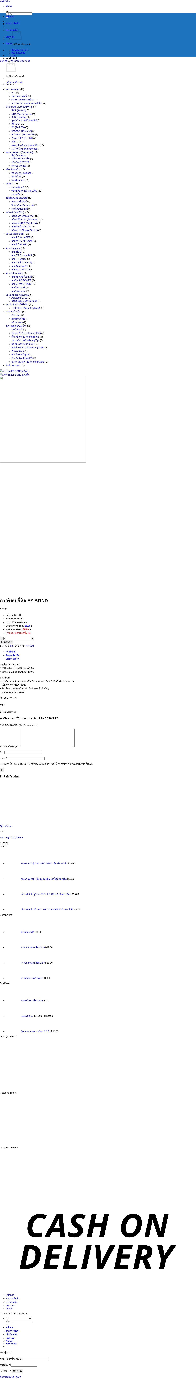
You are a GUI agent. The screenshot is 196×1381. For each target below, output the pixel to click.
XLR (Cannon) (18, 117)
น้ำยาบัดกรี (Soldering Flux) (25, 337)
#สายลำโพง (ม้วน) (15, 234)
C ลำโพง (16, 315)
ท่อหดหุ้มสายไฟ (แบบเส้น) (24, 191)
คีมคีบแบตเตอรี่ (19, 96)
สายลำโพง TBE (19, 244)
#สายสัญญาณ (13, 248)
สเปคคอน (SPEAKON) (23, 134)
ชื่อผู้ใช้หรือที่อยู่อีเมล (11, 1359)
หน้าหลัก (4, 61)
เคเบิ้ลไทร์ (16, 176)
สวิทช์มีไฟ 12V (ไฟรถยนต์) (24, 219)
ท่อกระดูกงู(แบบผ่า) (21, 173)
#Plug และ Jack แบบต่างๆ (19, 107)
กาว (28, 61)
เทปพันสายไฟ (18, 180)
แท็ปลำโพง (17, 322)
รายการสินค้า (13, 23)
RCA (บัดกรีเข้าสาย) (21, 114)
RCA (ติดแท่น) (18, 110)
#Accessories (17, 61)
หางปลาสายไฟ (18, 166)
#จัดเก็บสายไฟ (13, 169)
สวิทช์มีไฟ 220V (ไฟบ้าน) (24, 223)
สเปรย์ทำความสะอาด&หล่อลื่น (26, 103)
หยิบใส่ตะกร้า (6, 642)
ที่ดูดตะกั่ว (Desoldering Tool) (26, 333)
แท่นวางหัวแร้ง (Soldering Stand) (28, 362)
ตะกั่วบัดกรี (17, 329)
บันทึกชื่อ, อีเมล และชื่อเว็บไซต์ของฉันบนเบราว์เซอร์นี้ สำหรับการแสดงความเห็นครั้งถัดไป (48, 764)
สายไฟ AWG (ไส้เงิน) (21, 284)
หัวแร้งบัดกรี (17, 351)
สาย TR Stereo (19, 259)
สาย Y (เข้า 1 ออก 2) (21, 262)
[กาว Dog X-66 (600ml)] (13, 78)
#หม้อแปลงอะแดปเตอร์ (17, 295)
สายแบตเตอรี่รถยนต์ (21, 277)
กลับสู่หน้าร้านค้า (20, 50)
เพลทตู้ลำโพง (18, 319)
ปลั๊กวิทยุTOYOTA (20, 162)
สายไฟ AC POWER (21, 280)
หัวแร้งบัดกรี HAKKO (22, 358)
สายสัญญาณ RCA (20, 269)
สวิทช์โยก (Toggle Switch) (24, 230)
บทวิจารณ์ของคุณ (10, 746)
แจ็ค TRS (16, 141)
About (9, 43)
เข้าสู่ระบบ (17, 1371)
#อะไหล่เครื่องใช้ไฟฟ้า (17, 304)
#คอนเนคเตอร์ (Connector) (19, 152)
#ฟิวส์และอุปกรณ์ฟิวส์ (17, 198)
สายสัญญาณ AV (19, 266)
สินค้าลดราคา (13, 365)
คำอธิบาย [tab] (10, 651)
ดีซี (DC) (15, 124)
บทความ (10, 37)
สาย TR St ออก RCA (21, 255)
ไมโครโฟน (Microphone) (24, 149)
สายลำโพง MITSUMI (21, 241)
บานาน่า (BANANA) (21, 131)
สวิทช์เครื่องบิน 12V (21, 226)
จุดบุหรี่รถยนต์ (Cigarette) (24, 120)
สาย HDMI (16, 252)
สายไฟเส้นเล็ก (18, 291)
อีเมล (3, 758)
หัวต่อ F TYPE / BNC (22, 138)
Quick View (6, 826)
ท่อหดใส (15, 194)
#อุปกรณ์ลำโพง (14, 311)
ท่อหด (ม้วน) (17, 187)
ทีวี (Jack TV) (18, 127)
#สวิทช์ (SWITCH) (15, 212)
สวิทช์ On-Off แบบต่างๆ (23, 216)
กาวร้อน (30, 645)
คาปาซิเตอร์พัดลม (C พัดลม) (25, 308)
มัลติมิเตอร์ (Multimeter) (23, 344)
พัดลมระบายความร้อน (22, 99)
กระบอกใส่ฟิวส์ (19, 201)
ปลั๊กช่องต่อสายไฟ (20, 158)
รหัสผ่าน (5, 1365)
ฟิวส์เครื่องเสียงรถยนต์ (22, 205)
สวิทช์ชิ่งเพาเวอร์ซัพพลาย (24, 301)
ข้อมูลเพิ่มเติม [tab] (12, 655)
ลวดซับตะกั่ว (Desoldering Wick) (27, 347)
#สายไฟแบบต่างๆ (14, 273)
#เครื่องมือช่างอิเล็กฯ (16, 326)
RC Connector (18, 155)
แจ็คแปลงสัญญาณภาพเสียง (25, 145)
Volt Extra (5, 1)
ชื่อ (2, 752)
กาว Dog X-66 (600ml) (11, 837)
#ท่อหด (9, 183)
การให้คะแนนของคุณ (12, 725)
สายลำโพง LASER (21, 237)
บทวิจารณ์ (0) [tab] (12, 659)
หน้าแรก (10, 16)
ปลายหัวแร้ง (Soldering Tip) (25, 340)
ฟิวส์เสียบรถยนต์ (19, 209)
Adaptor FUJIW (19, 298)
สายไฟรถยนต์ (18, 287)
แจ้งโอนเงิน (11, 1302)
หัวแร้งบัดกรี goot (20, 354)
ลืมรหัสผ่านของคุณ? (10, 1377)
